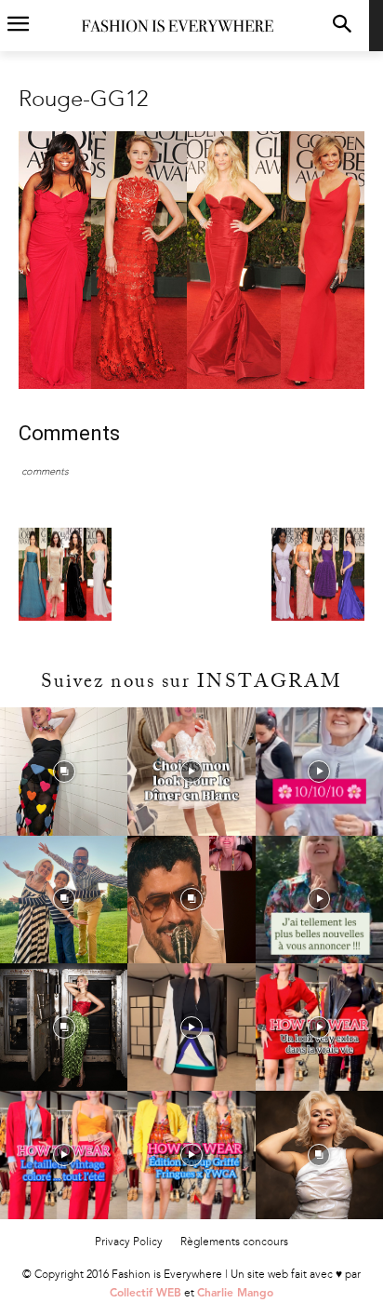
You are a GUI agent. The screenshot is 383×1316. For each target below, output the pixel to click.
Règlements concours (234, 1241)
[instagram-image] (63, 771)
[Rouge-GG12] (191, 385)
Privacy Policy (129, 1241)
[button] (342, 25)
